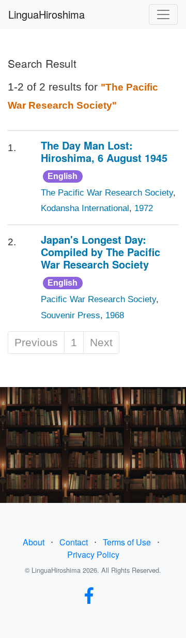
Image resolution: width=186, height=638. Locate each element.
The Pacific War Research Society (107, 193)
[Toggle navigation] (163, 14)
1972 (143, 208)
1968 (114, 315)
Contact (73, 542)
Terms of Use (127, 542)
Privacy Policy (93, 554)
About (33, 542)
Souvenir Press (70, 315)
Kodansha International (85, 208)
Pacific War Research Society (98, 299)
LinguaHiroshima (46, 14)
